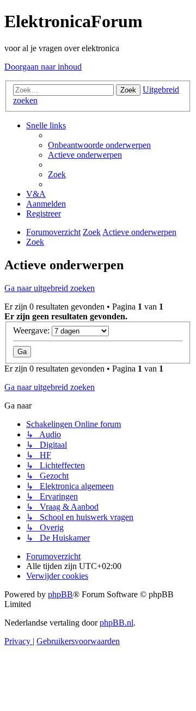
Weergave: (32, 330)
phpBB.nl (116, 622)
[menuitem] (99, 145)
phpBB (60, 594)
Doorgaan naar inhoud (43, 66)
